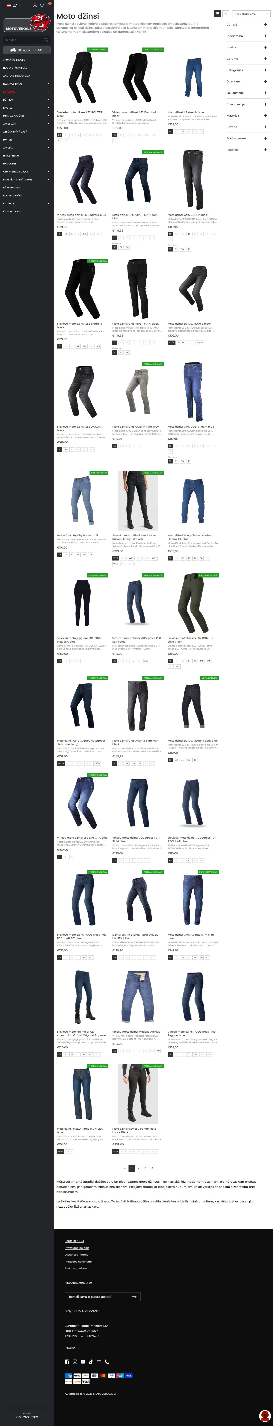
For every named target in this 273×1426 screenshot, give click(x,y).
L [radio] (78, 135)
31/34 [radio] (60, 1151)
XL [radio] (78, 346)
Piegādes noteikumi (78, 1261)
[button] (217, 13)
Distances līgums (76, 1254)
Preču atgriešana (76, 1268)
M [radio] (66, 234)
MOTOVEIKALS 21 (104, 1393)
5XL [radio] (178, 666)
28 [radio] (59, 554)
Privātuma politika (77, 1247)
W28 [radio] (115, 1151)
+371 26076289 (27, 1417)
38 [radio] (90, 554)
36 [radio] (189, 234)
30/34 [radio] (61, 763)
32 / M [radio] (181, 342)
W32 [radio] (154, 558)
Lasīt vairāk (137, 32)
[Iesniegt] (46, 40)
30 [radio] (170, 131)
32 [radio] (72, 554)
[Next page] (152, 1168)
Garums (116, 243)
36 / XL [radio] (199, 342)
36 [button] (189, 249)
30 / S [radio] (171, 342)
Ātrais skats (104, 56)
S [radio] (115, 135)
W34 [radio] (115, 563)
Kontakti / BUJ (74, 1240)
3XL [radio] (208, 661)
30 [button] (115, 247)
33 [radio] (189, 558)
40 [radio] (59, 661)
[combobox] (22, 40)
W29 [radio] (131, 558)
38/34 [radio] (97, 763)
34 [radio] (182, 131)
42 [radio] (207, 957)
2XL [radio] (85, 234)
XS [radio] (59, 135)
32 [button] (121, 247)
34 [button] (127, 247)
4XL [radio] (60, 140)
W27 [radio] (115, 558)
